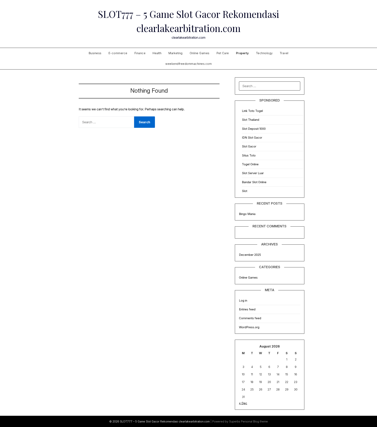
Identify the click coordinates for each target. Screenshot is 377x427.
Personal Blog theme (254, 421)
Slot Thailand (250, 120)
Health (157, 53)
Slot (244, 191)
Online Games (200, 53)
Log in (243, 300)
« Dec (243, 403)
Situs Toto (249, 155)
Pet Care (223, 53)
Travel (284, 53)
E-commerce (118, 53)
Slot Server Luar (253, 173)
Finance (140, 53)
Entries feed (247, 309)
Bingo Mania (247, 214)
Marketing (175, 53)
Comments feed (250, 318)
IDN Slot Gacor (252, 137)
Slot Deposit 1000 (254, 129)
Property (242, 53)
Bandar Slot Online (254, 182)
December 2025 (250, 255)
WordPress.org (249, 327)
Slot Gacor (249, 146)
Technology (264, 53)
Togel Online (250, 164)
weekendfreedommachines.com (188, 64)
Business (95, 53)
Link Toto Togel (252, 111)
